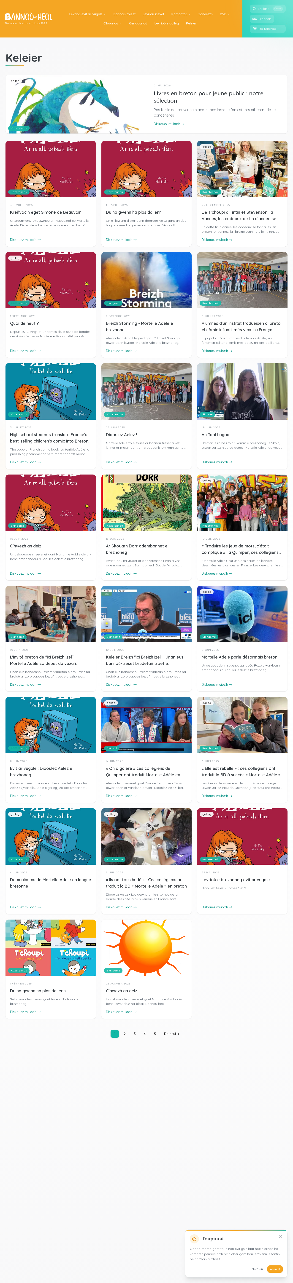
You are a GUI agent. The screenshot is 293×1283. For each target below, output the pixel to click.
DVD (223, 14)
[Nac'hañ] (280, 1236)
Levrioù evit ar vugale (86, 14)
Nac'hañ (257, 1269)
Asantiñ (275, 1269)
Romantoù (179, 14)
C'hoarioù (110, 23)
